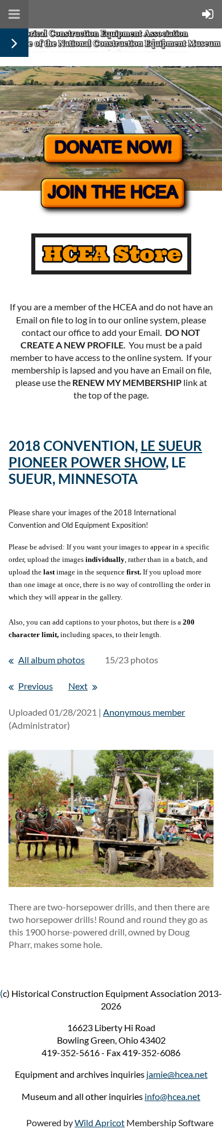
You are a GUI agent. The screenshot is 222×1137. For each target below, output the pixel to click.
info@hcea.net (172, 1096)
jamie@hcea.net (177, 1074)
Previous (35, 685)
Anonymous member (144, 712)
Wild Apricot (100, 1122)
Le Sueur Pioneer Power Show (105, 453)
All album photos (51, 659)
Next (78, 685)
